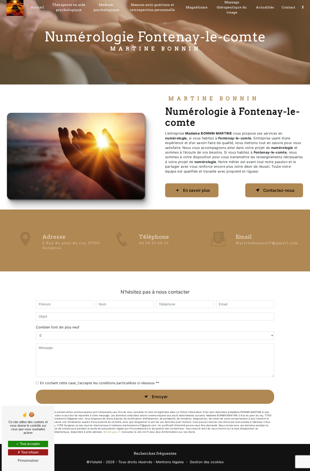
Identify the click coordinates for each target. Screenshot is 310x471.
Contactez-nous (278, 190)
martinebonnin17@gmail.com (267, 243)
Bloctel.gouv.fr (111, 431)
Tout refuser (29, 452)
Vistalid (96, 462)
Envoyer (160, 396)
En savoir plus (196, 190)
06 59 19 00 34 (154, 243)
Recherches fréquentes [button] (155, 453)
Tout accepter (29, 444)
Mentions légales (170, 462)
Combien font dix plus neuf (57, 327)
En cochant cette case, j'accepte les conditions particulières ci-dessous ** (99, 383)
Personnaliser (28, 460)
